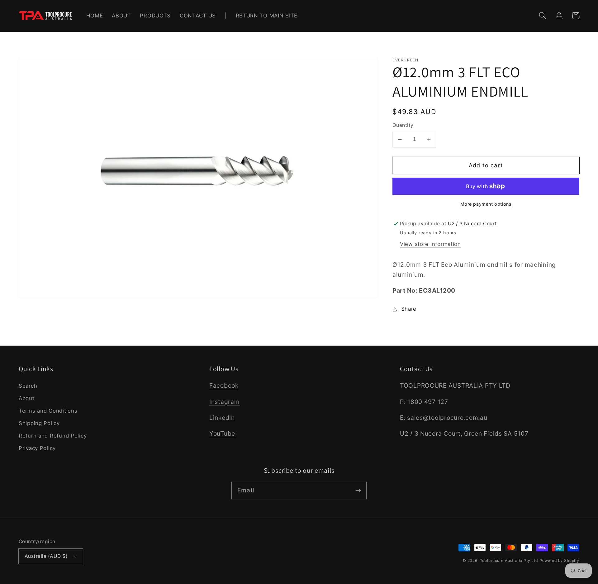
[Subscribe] (358, 490)
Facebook (224, 385)
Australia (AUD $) (46, 556)
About (27, 398)
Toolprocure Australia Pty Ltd (509, 560)
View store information (430, 244)
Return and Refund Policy (53, 436)
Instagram (224, 401)
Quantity (403, 125)
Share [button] (408, 309)
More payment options (486, 204)
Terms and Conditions (48, 411)
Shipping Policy (39, 423)
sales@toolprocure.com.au (447, 417)
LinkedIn (222, 417)
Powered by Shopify (559, 560)
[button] (542, 15)
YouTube (222, 433)
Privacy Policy (37, 448)
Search (28, 386)
